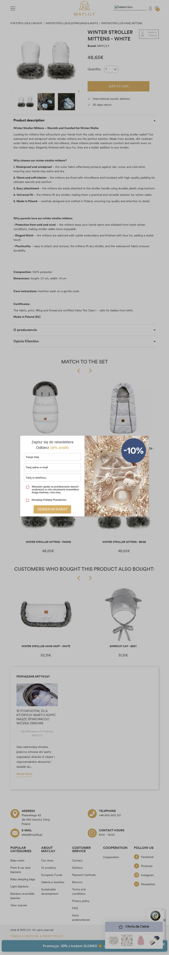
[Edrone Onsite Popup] (84, 477)
